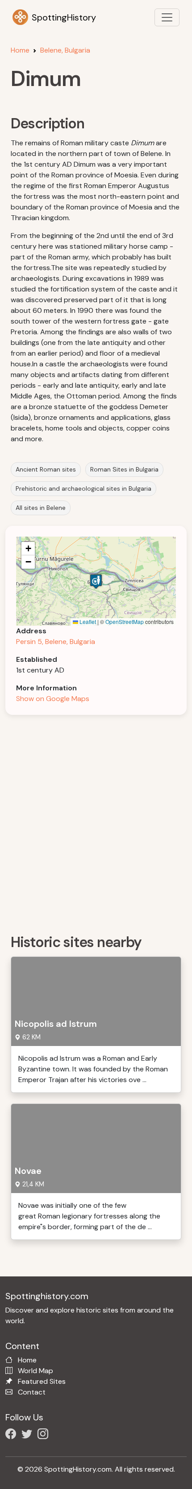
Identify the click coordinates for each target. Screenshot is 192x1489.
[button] (96, 581)
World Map (35, 1370)
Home (20, 50)
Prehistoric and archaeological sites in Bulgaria (83, 488)
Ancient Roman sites (46, 469)
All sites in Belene (41, 508)
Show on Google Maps (52, 698)
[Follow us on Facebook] (12, 1435)
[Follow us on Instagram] (45, 1435)
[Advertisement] (96, 821)
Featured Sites (42, 1381)
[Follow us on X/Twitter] (28, 1435)
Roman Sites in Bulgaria (124, 469)
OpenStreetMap (124, 621)
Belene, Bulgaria (65, 50)
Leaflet (87, 621)
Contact (32, 1392)
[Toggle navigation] (166, 17)
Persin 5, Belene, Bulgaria (55, 641)
